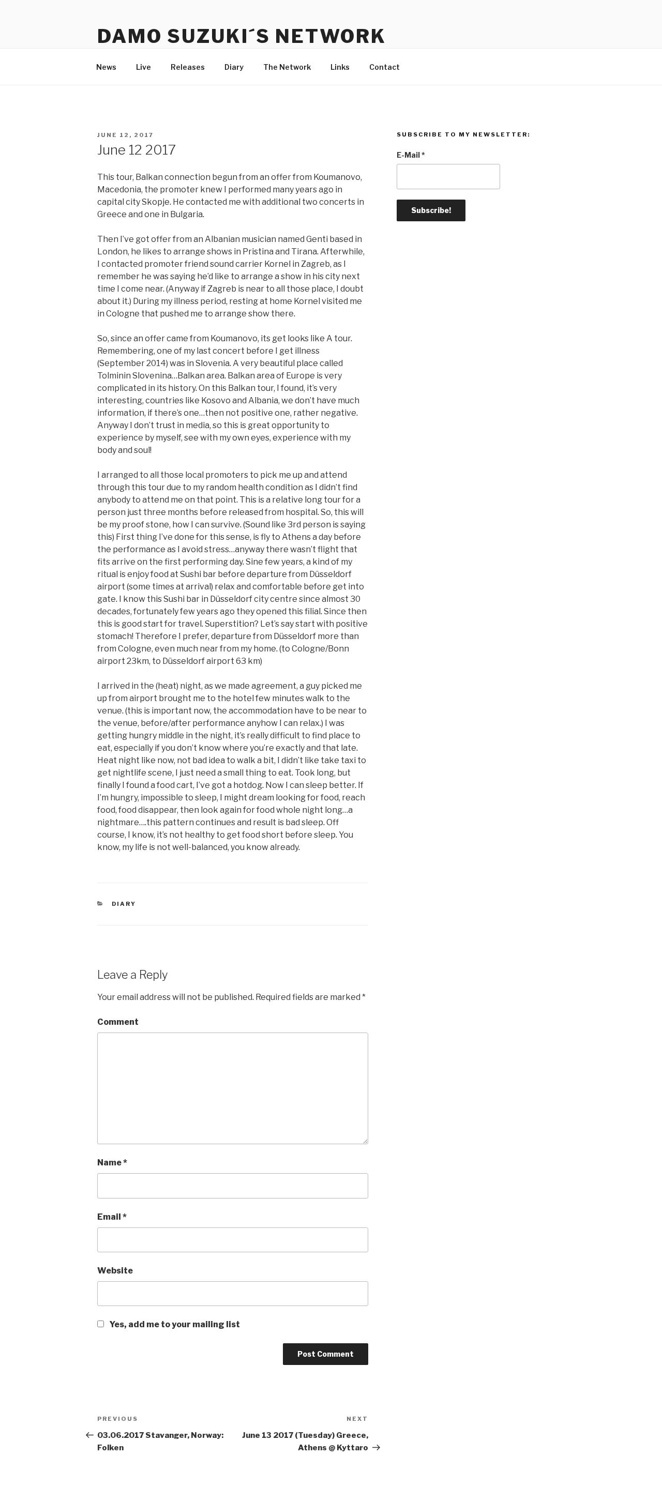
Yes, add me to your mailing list (174, 1324)
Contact (384, 67)
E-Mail (411, 154)
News (106, 67)
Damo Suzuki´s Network (241, 36)
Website (115, 1271)
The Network (287, 67)
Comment (118, 1022)
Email (112, 1217)
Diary (234, 67)
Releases (188, 67)
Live (143, 67)
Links (340, 67)
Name (112, 1162)
